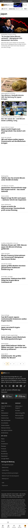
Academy (4, 451)
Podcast (3, 449)
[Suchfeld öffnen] (24, 5)
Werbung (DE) (19, 415)
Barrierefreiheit (5, 420)
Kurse (3, 441)
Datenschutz (5, 418)
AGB (3, 482)
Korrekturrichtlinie (6, 430)
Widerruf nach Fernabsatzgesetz (10, 476)
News (3, 439)
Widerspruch (5, 478)
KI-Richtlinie (4, 433)
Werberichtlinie (5, 428)
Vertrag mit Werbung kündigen (10, 473)
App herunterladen (7, 1)
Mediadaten (4, 413)
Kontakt (17, 410)
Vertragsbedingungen (7, 464)
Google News (5, 458)
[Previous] (1, 521)
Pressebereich (19, 418)
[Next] (5, 521)
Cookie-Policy (5, 470)
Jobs (2, 410)
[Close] (8, 522)
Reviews (3, 446)
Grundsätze (4, 423)
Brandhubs (4, 454)
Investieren (4, 444)
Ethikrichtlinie (5, 425)
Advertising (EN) (20, 413)
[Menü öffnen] (26, 5)
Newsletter (4, 456)
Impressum (4, 415)
